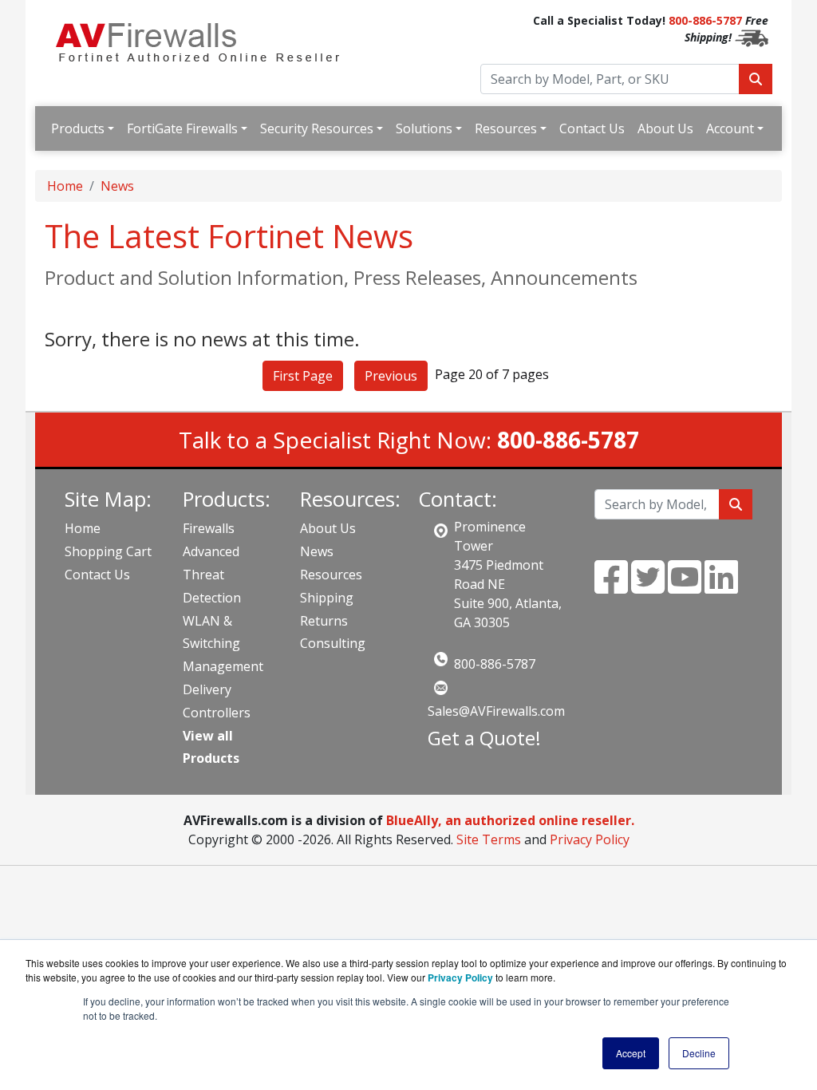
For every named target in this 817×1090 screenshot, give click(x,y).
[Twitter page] (648, 586)
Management (223, 666)
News (117, 186)
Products (78, 128)
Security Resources (316, 128)
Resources (506, 128)
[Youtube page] (684, 586)
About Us (665, 128)
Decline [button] (699, 1053)
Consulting (332, 643)
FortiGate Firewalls (182, 128)
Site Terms (488, 839)
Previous (391, 376)
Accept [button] (630, 1053)
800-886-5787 (705, 20)
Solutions (424, 128)
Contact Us (592, 128)
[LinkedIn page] (721, 586)
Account (730, 128)
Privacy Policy (590, 839)
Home (65, 186)
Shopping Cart (108, 551)
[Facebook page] (611, 586)
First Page (303, 376)
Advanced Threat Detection (212, 574)
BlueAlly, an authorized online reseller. (510, 820)
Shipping (326, 597)
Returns (324, 621)
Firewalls (209, 528)
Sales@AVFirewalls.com (496, 711)
